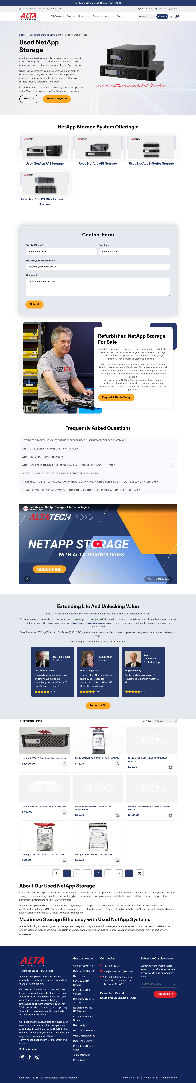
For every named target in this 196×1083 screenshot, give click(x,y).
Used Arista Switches (84, 1030)
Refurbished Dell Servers (81, 992)
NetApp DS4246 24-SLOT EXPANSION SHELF (44, 806)
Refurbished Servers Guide (83, 1048)
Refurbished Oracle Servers (83, 1018)
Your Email (105, 245)
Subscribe (164, 994)
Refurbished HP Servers (81, 983)
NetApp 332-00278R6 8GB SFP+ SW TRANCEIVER (93, 808)
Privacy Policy (151, 1078)
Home (22, 35)
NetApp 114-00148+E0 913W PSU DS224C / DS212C (150, 808)
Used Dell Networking (84, 1036)
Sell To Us (29, 98)
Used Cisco (79, 976)
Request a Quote (57, 98)
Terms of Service (81, 1055)
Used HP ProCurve (82, 1041)
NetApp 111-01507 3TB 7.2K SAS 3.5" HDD (43, 855)
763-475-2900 (111, 966)
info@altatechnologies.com (118, 971)
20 (139, 873)
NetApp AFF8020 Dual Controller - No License (44, 758)
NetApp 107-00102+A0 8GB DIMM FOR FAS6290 (147, 760)
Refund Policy (169, 1078)
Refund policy (80, 1060)
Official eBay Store (83, 966)
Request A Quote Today (116, 397)
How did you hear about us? (41, 261)
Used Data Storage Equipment (45, 35)
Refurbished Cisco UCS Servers (82, 1010)
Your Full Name (34, 245)
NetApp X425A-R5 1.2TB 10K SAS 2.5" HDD (97, 758)
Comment (32, 275)
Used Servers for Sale (84, 971)
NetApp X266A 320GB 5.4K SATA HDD (94, 855)
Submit (34, 304)
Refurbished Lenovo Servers (83, 1001)
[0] (176, 16)
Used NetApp (80, 1025)
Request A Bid (98, 705)
